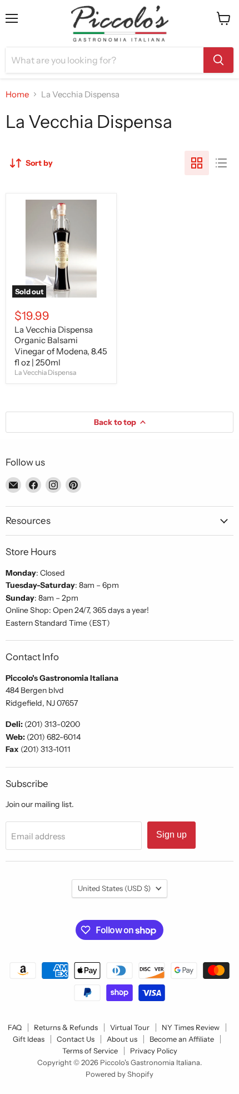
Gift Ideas (28, 1038)
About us (122, 1038)
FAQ (15, 1027)
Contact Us (75, 1038)
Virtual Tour (130, 1027)
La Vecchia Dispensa (45, 372)
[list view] (221, 163)
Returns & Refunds (66, 1027)
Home (17, 94)
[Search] (218, 60)
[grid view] (197, 163)
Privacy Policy (153, 1050)
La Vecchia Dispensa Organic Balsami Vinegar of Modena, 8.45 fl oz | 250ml (60, 346)
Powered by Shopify (119, 1074)
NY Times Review (191, 1027)
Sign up (171, 834)
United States (114, 888)
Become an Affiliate (182, 1038)
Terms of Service (90, 1050)
